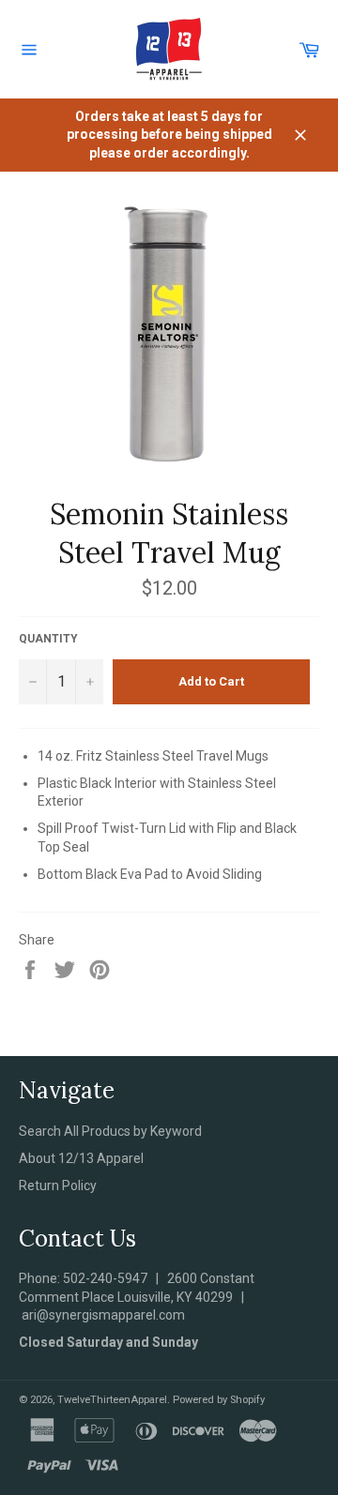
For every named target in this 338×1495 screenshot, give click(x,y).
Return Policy (58, 1185)
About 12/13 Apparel (81, 1158)
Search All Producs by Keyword (110, 1131)
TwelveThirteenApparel (112, 1400)
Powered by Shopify (219, 1400)
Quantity (48, 638)
